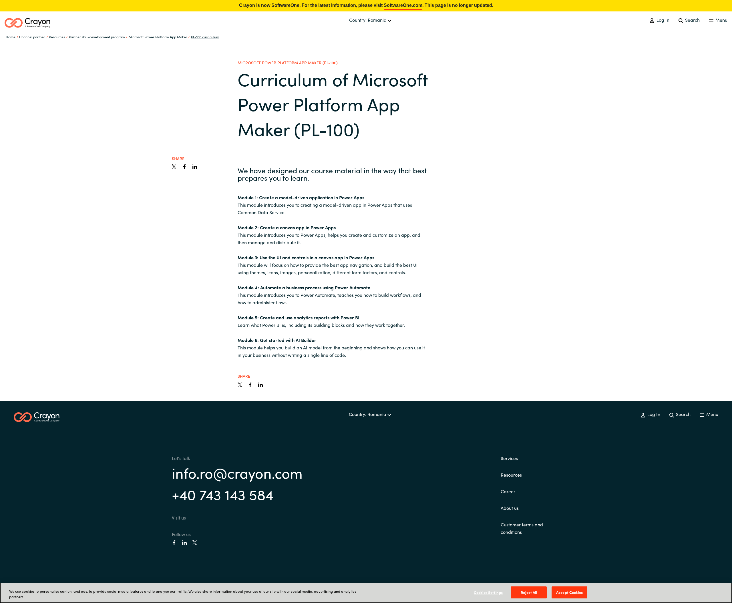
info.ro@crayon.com (237, 472)
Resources (511, 474)
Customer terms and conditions (522, 528)
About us (510, 508)
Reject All (529, 592)
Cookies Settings (488, 592)
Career (508, 491)
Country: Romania (368, 20)
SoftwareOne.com (403, 5)
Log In (662, 20)
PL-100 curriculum (205, 36)
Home (10, 36)
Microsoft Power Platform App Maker (158, 36)
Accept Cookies (569, 592)
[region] (366, 593)
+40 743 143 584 (222, 494)
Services (509, 458)
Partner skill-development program (97, 36)
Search (692, 20)
